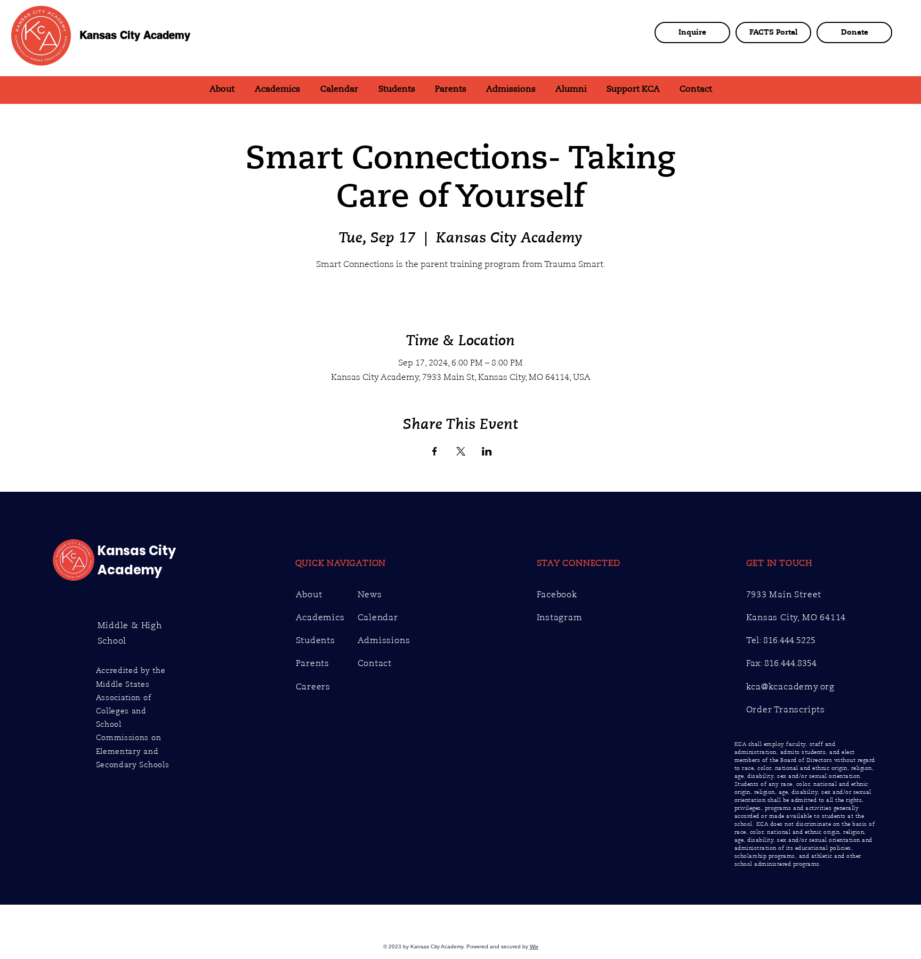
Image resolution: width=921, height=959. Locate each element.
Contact (375, 663)
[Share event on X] (461, 451)
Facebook (557, 594)
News (370, 594)
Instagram (560, 617)
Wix (534, 946)
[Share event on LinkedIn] (487, 451)
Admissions (384, 640)
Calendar (378, 617)
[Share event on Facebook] (435, 451)
